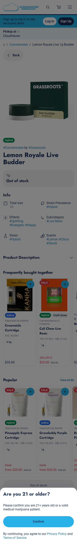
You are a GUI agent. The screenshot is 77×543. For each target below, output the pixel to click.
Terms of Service (14, 538)
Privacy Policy (57, 534)
